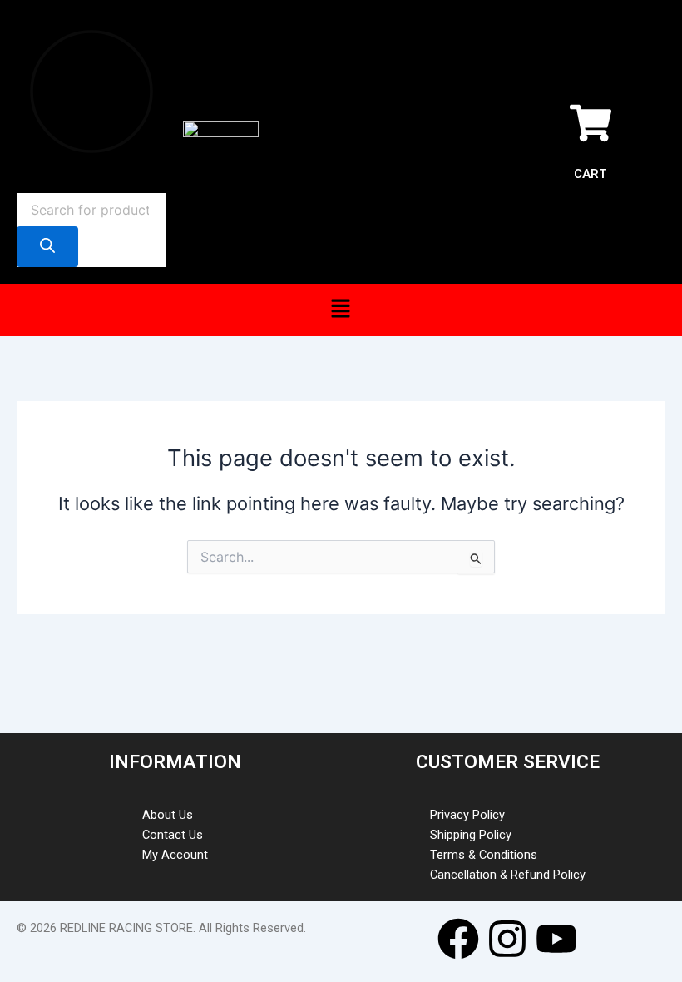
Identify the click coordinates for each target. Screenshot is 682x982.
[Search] (47, 246)
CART (590, 173)
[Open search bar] (24, 183)
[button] (341, 310)
